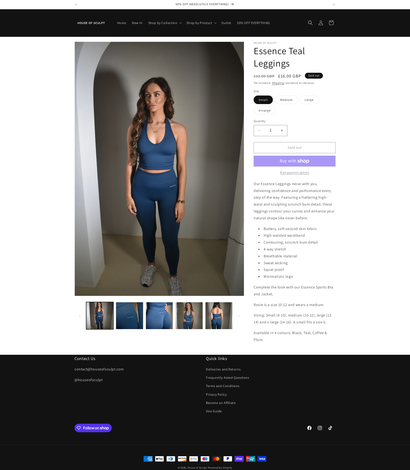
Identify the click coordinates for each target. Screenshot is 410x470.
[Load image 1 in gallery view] (99, 315)
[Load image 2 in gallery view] (129, 315)
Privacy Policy (216, 394)
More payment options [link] (294, 172)
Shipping (278, 83)
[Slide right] (239, 316)
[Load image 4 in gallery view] (189, 315)
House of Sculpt (197, 467)
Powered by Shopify (220, 467)
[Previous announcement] (76, 4)
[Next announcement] (334, 4)
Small (266, 100)
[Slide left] (80, 316)
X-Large (267, 111)
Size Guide (214, 411)
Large (312, 100)
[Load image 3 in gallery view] (159, 315)
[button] (164, 23)
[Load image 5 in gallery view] (219, 315)
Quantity (260, 121)
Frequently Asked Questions (227, 378)
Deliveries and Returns (223, 369)
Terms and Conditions (223, 386)
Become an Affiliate (221, 403)
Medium (289, 100)
